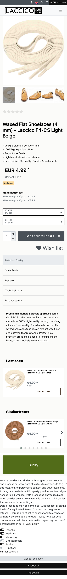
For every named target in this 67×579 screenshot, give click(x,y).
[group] (14, 379)
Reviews (9, 280)
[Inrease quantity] (13, 233)
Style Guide (11, 270)
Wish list (52, 248)
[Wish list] (46, 2)
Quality (33, 465)
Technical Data (13, 290)
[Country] (36, 2)
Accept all (33, 565)
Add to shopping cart (40, 236)
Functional (11, 547)
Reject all (34, 572)
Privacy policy (31, 523)
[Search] (41, 2)
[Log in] (32, 2)
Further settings (9, 551)
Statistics (10, 533)
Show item (43, 391)
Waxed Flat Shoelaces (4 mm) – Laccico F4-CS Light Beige (41, 371)
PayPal (9, 544)
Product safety (13, 300)
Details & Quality (14, 260)
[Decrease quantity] (13, 238)
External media (13, 540)
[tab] (33, 260)
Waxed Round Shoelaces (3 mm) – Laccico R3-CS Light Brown (42, 422)
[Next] (61, 50)
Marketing (11, 537)
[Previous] (5, 50)
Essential (10, 529)
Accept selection (33, 558)
